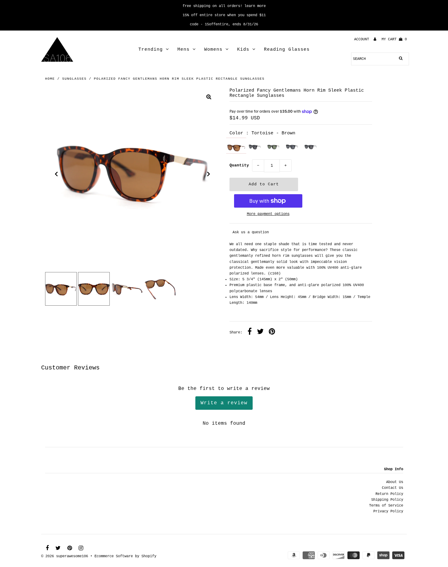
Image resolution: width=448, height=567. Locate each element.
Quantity (239, 165)
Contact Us (392, 488)
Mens (183, 49)
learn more (255, 6)
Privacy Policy (388, 511)
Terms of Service (386, 505)
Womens (213, 49)
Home (50, 79)
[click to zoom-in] (208, 98)
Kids (243, 49)
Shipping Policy (387, 500)
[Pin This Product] (272, 332)
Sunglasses (74, 79)
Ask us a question (251, 232)
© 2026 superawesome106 (64, 556)
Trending (150, 49)
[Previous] (56, 174)
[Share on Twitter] (260, 332)
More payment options (268, 214)
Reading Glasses (287, 49)
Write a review (224, 403)
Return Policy (389, 494)
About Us (394, 482)
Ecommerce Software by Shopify (125, 556)
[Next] (208, 174)
